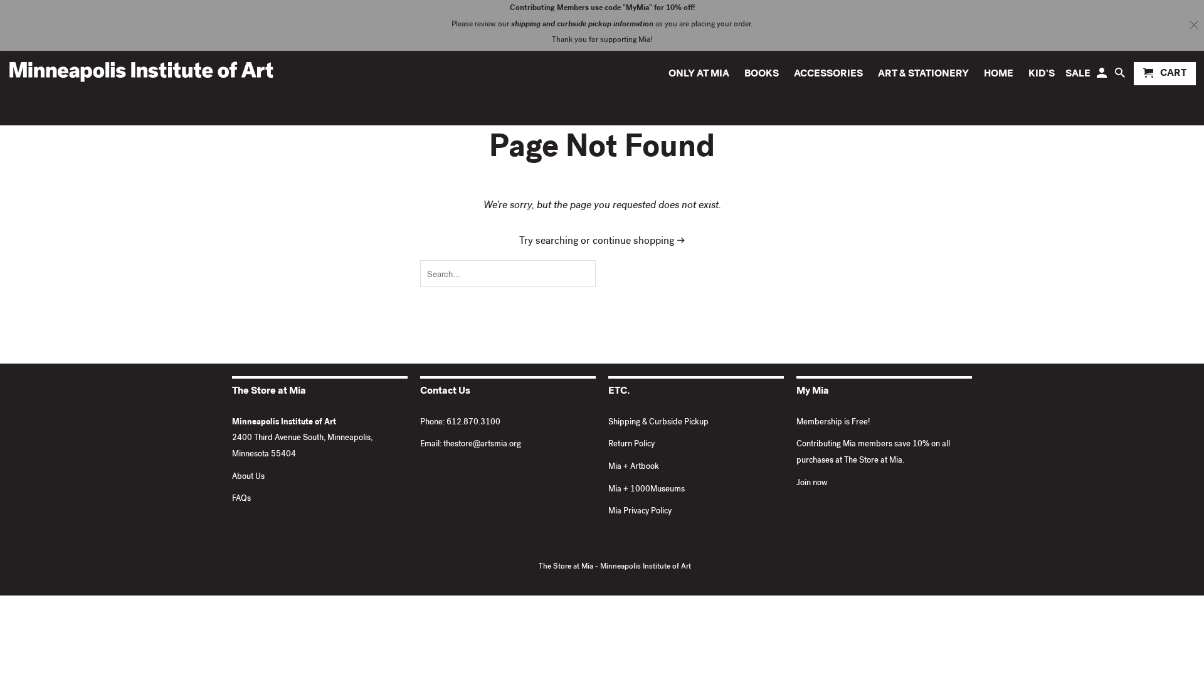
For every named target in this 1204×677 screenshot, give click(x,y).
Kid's (1041, 75)
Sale (1077, 75)
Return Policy (631, 445)
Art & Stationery (923, 75)
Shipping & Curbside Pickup (658, 423)
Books (761, 75)
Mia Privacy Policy (640, 512)
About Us (248, 477)
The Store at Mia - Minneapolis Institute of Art (615, 567)
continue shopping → (639, 242)
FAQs (241, 499)
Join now (812, 484)
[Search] (1121, 76)
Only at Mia (698, 75)
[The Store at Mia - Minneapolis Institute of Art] (141, 71)
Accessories (828, 75)
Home (998, 75)
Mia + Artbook (633, 467)
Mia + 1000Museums (646, 490)
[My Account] (1103, 76)
